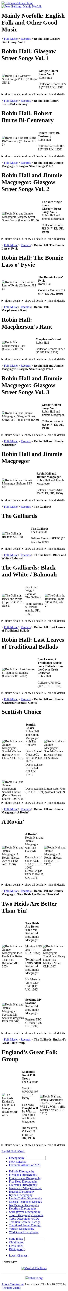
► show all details (32, 94)
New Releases (17, 1161)
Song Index (16, 1238)
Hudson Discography (22, 1191)
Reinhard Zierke (11, 1287)
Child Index (16, 1242)
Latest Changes (18, 1255)
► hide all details (54, 94)
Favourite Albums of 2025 (24, 1165)
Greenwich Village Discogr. (25, 1188)
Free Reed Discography (23, 1181)
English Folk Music (13, 1151)
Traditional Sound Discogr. (25, 1225)
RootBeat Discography (22, 1208)
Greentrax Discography (23, 1184)
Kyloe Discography (20, 1195)
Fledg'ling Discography (23, 1174)
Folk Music (11, 38)
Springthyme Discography (24, 1211)
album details (35, 94)
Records (26, 38)
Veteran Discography (21, 1228)
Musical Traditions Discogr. (25, 1201)
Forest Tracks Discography (25, 1178)
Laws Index (16, 1245)
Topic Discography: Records (26, 1215)
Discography (16, 1157)
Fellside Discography (21, 1171)
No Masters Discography (24, 1205)
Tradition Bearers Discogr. (24, 1222)
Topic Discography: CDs (24, 1218)
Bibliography (17, 1249)
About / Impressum (13, 1284)
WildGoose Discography (24, 1232)
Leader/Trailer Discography (25, 1198)
